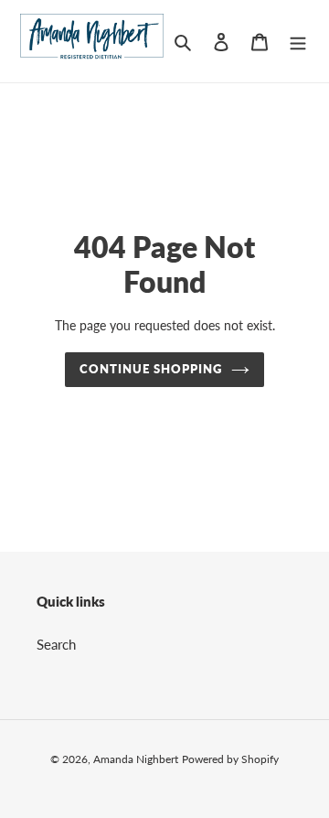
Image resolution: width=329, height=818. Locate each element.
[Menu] (298, 40)
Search (56, 644)
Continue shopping (151, 368)
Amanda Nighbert (135, 759)
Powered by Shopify (230, 759)
